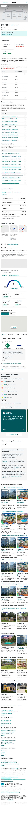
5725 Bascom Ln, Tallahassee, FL (9, 118)
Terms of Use (14, 790)
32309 (13, 252)
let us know (11, 799)
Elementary (10, 334)
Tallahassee (4, 461)
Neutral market (14, 288)
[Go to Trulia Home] (14, 2)
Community (9, 407)
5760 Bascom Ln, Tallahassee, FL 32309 (11, 159)
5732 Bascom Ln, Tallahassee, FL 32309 (11, 180)
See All (4, 400)
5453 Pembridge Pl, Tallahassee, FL (10, 135)
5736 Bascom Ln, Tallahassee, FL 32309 (11, 169)
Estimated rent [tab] (17, 192)
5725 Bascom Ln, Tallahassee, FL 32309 (11, 167)
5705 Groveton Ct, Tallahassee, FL (10, 140)
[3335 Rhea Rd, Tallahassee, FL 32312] (8, 494)
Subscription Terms (20, 790)
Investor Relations (8, 790)
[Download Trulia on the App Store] (9, 784)
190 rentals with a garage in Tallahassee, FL (12, 511)
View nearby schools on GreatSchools (12, 363)
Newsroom (3, 790)
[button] (27, 2)
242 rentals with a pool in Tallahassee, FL (12, 559)
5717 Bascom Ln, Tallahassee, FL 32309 (11, 172)
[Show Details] (25, 74)
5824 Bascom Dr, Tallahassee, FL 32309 (11, 156)
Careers (23, 789)
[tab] (5, 313)
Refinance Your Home (7, 34)
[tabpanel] (14, 208)
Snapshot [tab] (4, 275)
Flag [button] (23, 429)
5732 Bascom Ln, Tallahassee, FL (9, 121)
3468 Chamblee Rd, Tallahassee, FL (10, 129)
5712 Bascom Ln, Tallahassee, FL (9, 124)
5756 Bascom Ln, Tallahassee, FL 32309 (11, 161)
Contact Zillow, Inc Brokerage (7, 781)
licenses (9, 773)
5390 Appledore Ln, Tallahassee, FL (10, 137)
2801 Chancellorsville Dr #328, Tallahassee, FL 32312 (14, 175)
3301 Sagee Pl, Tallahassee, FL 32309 (10, 153)
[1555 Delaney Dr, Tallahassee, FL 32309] (8, 640)
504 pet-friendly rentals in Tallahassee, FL (12, 487)
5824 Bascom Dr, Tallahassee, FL (9, 116)
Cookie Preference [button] (14, 791)
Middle (17, 334)
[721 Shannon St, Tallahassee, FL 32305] (8, 617)
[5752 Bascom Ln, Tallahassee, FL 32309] (8, 688)
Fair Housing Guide (18, 789)
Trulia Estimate (7, 67)
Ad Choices (8, 791)
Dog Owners (17, 407)
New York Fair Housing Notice (6, 778)
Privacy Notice (3, 791)
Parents (25, 407)
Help (25, 790)
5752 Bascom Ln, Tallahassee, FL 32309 (11, 164)
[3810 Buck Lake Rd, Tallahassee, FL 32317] (8, 518)
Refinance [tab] (4, 194)
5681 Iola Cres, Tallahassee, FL (9, 126)
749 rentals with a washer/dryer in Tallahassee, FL (14, 584)
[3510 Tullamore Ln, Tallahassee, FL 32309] (8, 664)
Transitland (17, 768)
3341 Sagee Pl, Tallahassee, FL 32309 (10, 183)
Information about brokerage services (9, 779)
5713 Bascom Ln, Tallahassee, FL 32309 (11, 177)
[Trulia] (2, 784)
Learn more (11, 403)
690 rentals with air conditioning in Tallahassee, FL (14, 535)
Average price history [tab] (14, 275)
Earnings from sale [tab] (6, 192)
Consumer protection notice (20, 779)
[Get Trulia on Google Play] (18, 784)
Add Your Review (14, 434)
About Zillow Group (10, 789)
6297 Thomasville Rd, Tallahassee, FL (10, 132)
